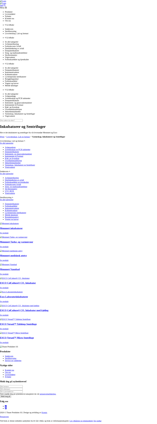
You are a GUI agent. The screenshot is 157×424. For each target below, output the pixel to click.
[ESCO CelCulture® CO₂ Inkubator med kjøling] (19, 306)
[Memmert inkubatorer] (9, 223)
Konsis (44, 412)
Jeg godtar (97, 421)
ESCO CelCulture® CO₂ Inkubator (18, 283)
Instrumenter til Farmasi (14, 156)
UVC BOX (9, 191)
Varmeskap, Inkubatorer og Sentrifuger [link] (20, 114)
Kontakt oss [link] (9, 18)
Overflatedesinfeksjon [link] (13, 109)
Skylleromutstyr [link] (11, 55)
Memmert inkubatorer (11, 228)
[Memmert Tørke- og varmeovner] (13, 237)
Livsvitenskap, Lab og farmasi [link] (16, 33)
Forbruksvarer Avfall (13, 184)
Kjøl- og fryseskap (12, 158)
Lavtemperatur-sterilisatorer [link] (15, 77)
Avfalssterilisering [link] (12, 44)
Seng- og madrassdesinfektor (16, 187)
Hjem (2, 137)
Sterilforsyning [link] (10, 31)
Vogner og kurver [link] (12, 83)
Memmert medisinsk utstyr (13, 255)
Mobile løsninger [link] (11, 86)
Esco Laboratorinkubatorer (14, 296)
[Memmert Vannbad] (8, 264)
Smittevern (9, 356)
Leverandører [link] (10, 14)
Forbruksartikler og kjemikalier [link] (17, 59)
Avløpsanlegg (10, 147)
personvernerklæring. (48, 394)
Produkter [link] (9, 12)
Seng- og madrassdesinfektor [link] (16, 53)
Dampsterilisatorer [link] (12, 51)
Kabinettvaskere (11, 210)
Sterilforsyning (10, 358)
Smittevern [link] (9, 29)
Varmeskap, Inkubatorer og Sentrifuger (20, 165)
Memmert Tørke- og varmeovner (16, 242)
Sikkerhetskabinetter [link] (13, 112)
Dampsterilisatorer (12, 152)
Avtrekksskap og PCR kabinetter (17, 149)
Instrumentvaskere (12, 208)
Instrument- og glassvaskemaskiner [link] (18, 103)
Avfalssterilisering (12, 178)
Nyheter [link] (8, 16)
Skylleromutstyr (11, 189)
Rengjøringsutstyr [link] (12, 79)
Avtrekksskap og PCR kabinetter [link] (17, 98)
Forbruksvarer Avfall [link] (13, 46)
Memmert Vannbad (10, 269)
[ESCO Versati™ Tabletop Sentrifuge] (15, 319)
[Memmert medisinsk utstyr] (11, 251)
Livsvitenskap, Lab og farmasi (18, 137)
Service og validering (13, 361)
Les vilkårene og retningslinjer (81, 421)
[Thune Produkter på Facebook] (6, 406)
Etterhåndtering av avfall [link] (14, 48)
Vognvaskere (10, 167)
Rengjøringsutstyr (12, 217)
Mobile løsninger (11, 215)
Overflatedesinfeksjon (13, 161)
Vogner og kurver (12, 219)
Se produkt (4, 233)
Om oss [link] (8, 21)
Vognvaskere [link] (10, 57)
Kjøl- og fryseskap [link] (12, 107)
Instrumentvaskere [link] (12, 72)
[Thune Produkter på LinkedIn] (6, 408)
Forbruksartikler (11, 206)
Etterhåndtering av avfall (14, 180)
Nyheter (8, 377)
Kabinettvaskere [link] (11, 74)
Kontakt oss (9, 370)
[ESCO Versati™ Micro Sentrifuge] (14, 333)
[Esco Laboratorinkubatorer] (11, 292)
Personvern (4, 417)
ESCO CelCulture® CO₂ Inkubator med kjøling (24, 310)
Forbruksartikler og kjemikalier (17, 182)
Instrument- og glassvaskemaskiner (18, 154)
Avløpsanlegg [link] (10, 96)
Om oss (8, 372)
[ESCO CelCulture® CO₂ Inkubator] (15, 278)
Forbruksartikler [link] (11, 81)
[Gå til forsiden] (3, 1)
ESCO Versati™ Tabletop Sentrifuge (18, 324)
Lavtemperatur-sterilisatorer (15, 213)
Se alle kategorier (6, 143)
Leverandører (10, 375)
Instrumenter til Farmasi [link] (14, 105)
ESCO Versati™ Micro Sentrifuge (17, 337)
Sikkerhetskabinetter (13, 163)
